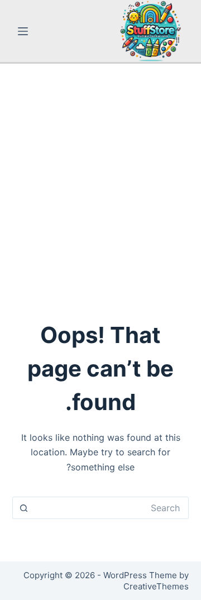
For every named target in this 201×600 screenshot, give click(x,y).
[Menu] (23, 31)
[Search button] (23, 508)
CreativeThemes (156, 586)
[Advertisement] (100, 169)
